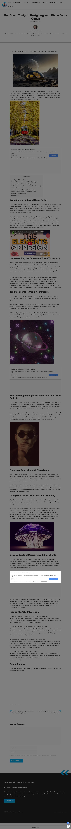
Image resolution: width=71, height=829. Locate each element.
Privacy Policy (57, 812)
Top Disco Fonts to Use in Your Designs (21, 184)
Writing (26, 2)
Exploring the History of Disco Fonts (20, 180)
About (60, 2)
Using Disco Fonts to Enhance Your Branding (23, 189)
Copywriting (36, 2)
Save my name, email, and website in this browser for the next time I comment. (33, 755)
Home (9, 2)
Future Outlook (15, 195)
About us (64, 812)
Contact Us (10, 800)
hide (29, 176)
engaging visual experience (53, 287)
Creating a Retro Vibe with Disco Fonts (21, 187)
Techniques (16, 2)
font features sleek (41, 219)
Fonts (43, 2)
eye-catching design (29, 269)
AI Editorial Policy (35, 827)
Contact (10, 6)
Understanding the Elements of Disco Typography (24, 182)
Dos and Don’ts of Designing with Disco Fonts (23, 191)
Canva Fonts (22, 51)
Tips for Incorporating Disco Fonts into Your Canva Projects (27, 186)
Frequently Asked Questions (18, 193)
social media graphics (46, 508)
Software (52, 2)
